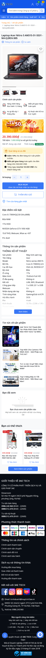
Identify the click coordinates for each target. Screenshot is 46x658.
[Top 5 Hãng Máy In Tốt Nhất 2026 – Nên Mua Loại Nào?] (10, 381)
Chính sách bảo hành (10, 556)
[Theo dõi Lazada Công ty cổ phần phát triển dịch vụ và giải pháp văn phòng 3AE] (26, 591)
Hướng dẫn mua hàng (11, 567)
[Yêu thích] (40, 49)
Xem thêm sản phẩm (23, 469)
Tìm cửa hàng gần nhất (16, 201)
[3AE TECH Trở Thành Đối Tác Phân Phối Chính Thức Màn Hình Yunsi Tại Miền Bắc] (10, 336)
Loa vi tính (32, 624)
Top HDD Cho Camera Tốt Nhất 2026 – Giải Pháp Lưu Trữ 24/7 (31, 352)
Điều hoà (35, 627)
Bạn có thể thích (11, 425)
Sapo (23, 639)
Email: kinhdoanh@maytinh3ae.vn (20, 599)
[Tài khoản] (32, 4)
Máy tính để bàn (31, 620)
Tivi (28, 627)
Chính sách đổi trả (9, 552)
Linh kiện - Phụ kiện (16, 627)
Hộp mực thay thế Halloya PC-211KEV (31, 457)
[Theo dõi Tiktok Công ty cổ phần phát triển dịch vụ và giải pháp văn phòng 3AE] (34, 591)
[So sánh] (14, 447)
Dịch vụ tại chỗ (24, 630)
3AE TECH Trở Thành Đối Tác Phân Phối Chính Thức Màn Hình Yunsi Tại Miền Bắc (31, 329)
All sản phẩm (17, 22)
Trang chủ (5, 22)
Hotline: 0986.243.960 (14, 609)
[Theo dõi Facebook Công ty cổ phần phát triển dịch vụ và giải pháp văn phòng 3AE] (4, 591)
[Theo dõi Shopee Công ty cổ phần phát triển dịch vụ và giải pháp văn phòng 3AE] (19, 591)
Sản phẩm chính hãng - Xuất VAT (14, 17)
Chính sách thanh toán (11, 545)
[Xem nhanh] (10, 447)
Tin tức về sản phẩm (14, 322)
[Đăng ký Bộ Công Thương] (23, 653)
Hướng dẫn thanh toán (11, 578)
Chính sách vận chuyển (11, 548)
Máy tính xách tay (15, 620)
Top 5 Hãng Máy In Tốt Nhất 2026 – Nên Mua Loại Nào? (31, 379)
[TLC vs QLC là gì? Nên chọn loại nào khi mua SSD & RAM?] (10, 368)
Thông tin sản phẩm (12, 42)
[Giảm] (14, 177)
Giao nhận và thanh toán (12, 571)
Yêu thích (13, 462)
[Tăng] (27, 177)
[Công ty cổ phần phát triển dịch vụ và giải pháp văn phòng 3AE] (6, 4)
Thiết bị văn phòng (18, 624)
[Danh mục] (3, 10)
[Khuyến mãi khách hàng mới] (23, 125)
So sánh (27, 42)
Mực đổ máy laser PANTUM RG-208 (9, 457)
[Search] (42, 10)
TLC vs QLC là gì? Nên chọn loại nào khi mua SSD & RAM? (31, 366)
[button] (40, 67)
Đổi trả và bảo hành (10, 574)
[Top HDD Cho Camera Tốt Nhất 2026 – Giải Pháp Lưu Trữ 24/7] (10, 355)
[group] (23, 66)
